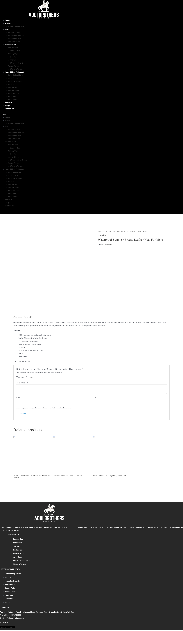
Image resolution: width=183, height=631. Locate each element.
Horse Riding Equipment (14, 72)
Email (95, 397)
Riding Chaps (13, 78)
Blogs (7, 106)
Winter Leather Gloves (18, 63)
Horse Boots (12, 84)
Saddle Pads (12, 87)
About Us (8, 103)
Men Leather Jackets (16, 36)
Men (6, 29)
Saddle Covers (13, 90)
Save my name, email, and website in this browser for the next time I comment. (44, 408)
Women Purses (13, 66)
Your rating (21, 377)
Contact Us (9, 109)
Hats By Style (13, 48)
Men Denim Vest (14, 32)
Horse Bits (12, 97)
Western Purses (16, 69)
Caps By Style (13, 54)
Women (8, 23)
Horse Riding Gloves (16, 75)
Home (7, 20)
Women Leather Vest (16, 26)
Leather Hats (15, 51)
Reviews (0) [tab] (28, 317)
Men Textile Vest (14, 42)
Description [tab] (17, 317)
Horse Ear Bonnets (15, 81)
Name (19, 397)
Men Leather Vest (14, 39)
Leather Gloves (13, 60)
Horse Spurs (12, 100)
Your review (22, 383)
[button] (65, 114)
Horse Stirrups (13, 93)
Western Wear (10, 45)
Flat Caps (13, 57)
